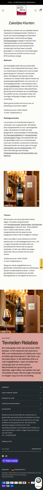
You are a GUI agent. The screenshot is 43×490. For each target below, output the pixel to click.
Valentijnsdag (26, 224)
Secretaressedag (10, 41)
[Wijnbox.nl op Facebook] (3, 456)
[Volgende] (40, 2)
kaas (18, 138)
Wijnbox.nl (16, 473)
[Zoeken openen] (35, 10)
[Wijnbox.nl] (21, 10)
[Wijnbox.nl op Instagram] (6, 456)
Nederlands (5, 469)
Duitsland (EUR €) (19, 469)
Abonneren (36, 449)
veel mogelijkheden (12, 86)
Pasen (29, 38)
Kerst (21, 41)
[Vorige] (3, 2)
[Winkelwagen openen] (3, 10)
